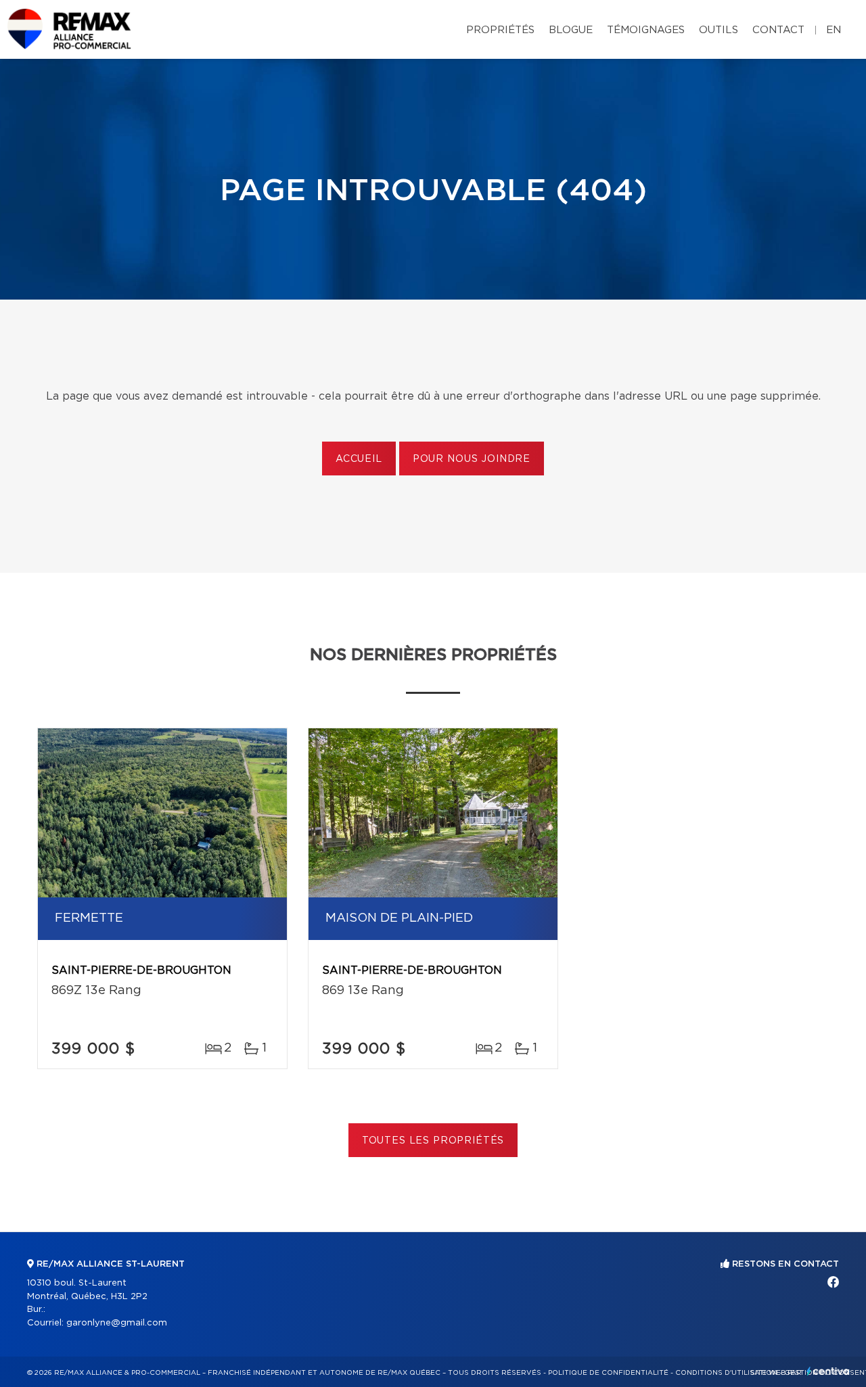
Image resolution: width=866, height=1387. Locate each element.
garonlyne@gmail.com (116, 1323)
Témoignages (646, 30)
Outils (718, 30)
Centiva (828, 1371)
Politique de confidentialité (608, 1372)
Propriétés (500, 30)
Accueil (359, 459)
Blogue (571, 30)
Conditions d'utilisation (726, 1372)
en (833, 30)
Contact (778, 30)
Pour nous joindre (471, 459)
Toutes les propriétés (433, 1141)
